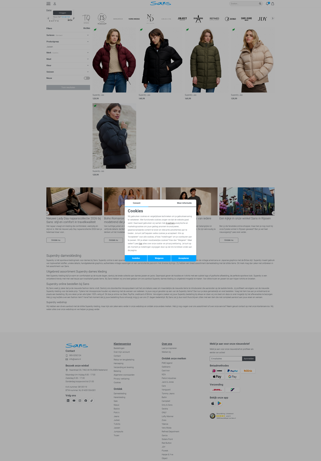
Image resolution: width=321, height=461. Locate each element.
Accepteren (183, 258)
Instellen (136, 258)
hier (140, 243)
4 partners (170, 223)
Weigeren (159, 258)
